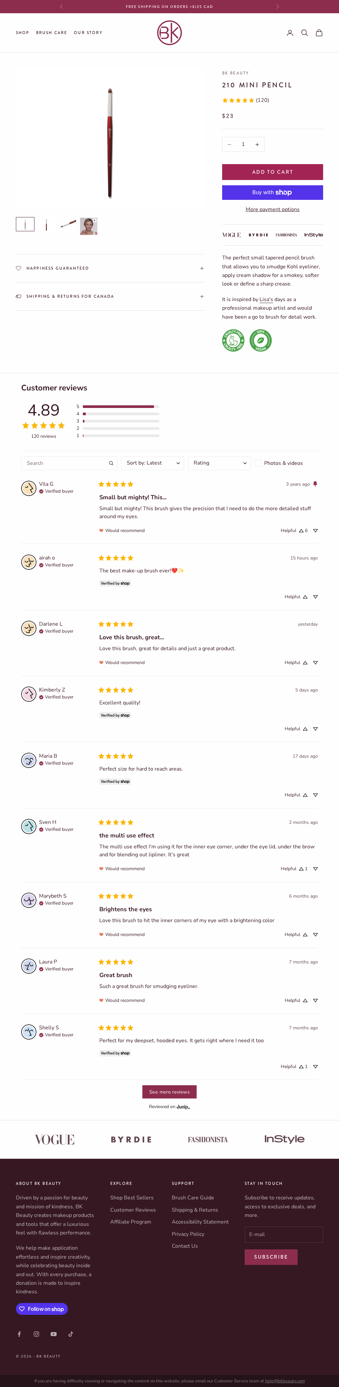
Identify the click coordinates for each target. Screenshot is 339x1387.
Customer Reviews (133, 1210)
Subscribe (271, 1257)
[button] (117, 406)
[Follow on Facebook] (19, 1334)
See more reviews (169, 1092)
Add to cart (272, 172)
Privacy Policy (188, 1234)
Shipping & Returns (195, 1210)
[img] (56, 491)
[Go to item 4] (88, 226)
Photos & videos (283, 463)
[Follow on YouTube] (53, 1334)
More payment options (273, 209)
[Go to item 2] (46, 224)
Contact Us (185, 1246)
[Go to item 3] (67, 224)
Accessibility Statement (200, 1222)
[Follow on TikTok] (71, 1334)
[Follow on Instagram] (36, 1334)
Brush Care (52, 33)
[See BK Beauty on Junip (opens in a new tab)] (183, 1106)
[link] (245, 100)
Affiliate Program (130, 1222)
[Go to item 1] (25, 224)
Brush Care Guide (193, 1197)
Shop (22, 33)
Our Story (88, 33)
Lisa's (266, 299)
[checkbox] (286, 463)
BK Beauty (235, 73)
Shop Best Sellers (132, 1197)
